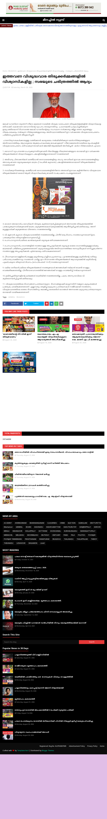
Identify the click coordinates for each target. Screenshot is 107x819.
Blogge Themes (48, 751)
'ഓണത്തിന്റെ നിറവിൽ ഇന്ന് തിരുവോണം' (17, 335)
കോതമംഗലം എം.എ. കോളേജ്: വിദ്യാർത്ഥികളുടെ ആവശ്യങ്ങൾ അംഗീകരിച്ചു (52, 337)
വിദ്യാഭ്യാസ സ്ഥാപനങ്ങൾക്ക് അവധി (32, 732)
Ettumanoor (8, 527)
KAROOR (97, 527)
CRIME (62, 523)
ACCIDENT (8, 523)
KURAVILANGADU (70, 531)
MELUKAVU (20, 535)
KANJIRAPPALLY (85, 527)
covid (42, 543)
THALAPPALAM (82, 539)
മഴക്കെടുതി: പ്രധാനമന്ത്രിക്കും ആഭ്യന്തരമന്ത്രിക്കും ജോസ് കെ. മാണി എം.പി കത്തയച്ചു (87, 337)
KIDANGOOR (17, 531)
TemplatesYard (23, 751)
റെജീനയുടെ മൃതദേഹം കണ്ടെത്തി (31, 666)
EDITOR (7, 88)
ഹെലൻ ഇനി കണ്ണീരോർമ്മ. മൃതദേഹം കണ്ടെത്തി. (38, 601)
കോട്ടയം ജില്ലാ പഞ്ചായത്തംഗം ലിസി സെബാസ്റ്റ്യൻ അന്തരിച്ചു (43, 612)
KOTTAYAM (43, 531)
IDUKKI (28, 527)
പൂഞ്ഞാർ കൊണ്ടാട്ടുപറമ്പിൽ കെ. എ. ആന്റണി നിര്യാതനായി (43, 497)
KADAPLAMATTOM (53, 527)
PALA (73, 535)
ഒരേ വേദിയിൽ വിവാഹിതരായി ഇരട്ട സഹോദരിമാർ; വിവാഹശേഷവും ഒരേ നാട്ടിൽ (54, 452)
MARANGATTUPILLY (87, 531)
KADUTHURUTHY (70, 527)
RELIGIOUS (12, 71)
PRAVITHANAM (30, 539)
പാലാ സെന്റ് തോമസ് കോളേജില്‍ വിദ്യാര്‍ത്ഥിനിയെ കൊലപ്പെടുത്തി (47, 557)
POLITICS (81, 535)
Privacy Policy (92, 746)
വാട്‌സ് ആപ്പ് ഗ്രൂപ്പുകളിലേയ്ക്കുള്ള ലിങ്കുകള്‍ (36, 579)
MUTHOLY (45, 535)
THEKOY (94, 539)
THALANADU (68, 539)
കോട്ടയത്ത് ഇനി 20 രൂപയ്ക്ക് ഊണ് (31, 590)
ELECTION (71, 523)
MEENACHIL (8, 535)
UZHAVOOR (21, 543)
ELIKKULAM (83, 523)
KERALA (6, 531)
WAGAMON (33, 543)
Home (5, 71)
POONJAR (91, 535)
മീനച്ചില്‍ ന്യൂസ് (53, 20)
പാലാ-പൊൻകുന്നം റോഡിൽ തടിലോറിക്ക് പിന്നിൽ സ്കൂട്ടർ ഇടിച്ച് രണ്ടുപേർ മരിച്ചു (54, 721)
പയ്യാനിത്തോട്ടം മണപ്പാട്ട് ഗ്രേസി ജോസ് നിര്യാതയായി (39, 688)
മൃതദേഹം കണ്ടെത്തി (25, 699)
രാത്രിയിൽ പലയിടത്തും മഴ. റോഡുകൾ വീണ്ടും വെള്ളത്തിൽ (44, 677)
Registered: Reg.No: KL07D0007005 (53, 746)
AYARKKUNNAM (20, 523)
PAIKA (66, 535)
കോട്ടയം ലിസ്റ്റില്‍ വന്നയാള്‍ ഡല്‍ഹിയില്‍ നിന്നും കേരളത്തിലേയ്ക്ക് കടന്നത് (50, 623)
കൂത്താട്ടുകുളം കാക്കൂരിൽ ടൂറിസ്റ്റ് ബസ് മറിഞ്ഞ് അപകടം (42, 463)
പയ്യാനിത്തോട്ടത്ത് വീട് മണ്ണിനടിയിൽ (32, 655)
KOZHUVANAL (55, 531)
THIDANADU (8, 543)
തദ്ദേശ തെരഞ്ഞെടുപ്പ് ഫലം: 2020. (31, 568)
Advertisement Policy (77, 746)
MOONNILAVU (32, 535)
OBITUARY (56, 535)
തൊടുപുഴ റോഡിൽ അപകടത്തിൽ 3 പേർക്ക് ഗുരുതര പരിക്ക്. (44, 710)
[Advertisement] (53, 47)
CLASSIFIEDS (52, 523)
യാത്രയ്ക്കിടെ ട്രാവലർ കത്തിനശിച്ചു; (32, 486)
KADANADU (38, 527)
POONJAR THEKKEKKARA (13, 539)
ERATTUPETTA (95, 523)
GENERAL (11, 297)
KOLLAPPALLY (30, 531)
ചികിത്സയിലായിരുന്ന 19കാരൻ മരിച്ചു (32, 474)
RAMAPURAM (44, 539)
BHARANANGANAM (37, 523)
